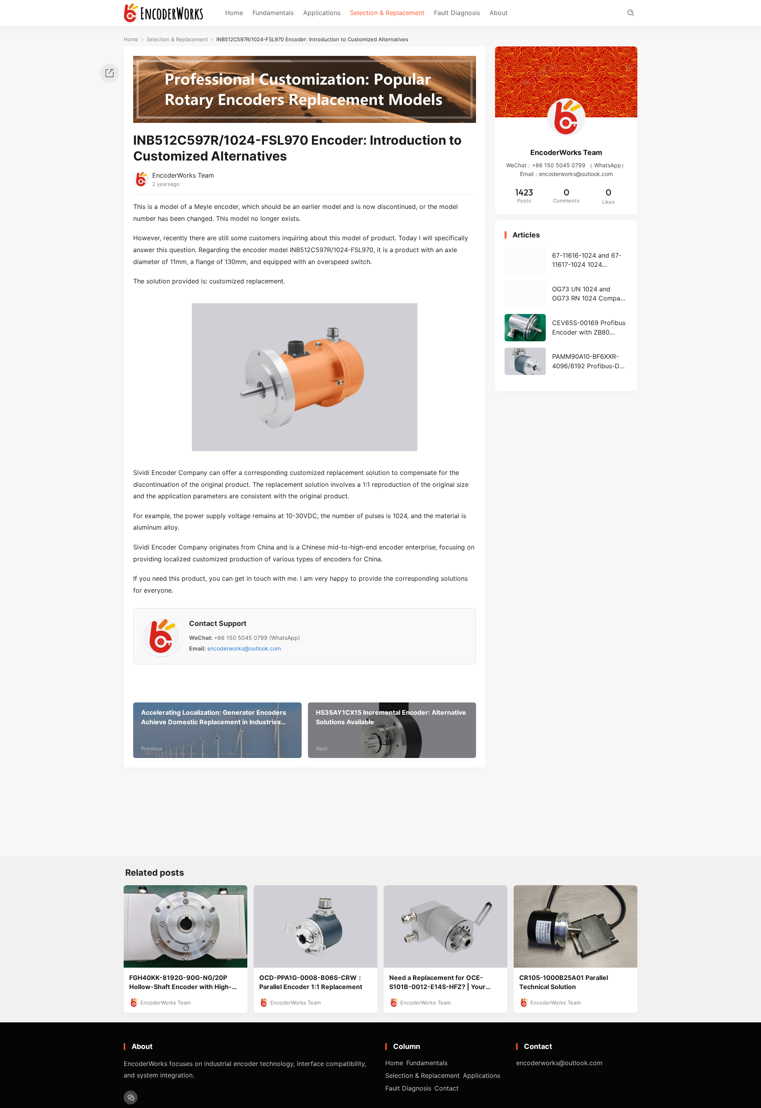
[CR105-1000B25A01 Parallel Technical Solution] (575, 926)
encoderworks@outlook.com (244, 648)
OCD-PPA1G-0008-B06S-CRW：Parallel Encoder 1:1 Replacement (311, 982)
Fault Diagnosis (457, 13)
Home (234, 13)
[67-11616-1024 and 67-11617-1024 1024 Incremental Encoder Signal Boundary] (566, 260)
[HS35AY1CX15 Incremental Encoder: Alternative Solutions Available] (392, 730)
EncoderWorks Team (183, 175)
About (498, 13)
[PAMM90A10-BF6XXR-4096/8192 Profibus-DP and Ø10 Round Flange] (566, 361)
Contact (446, 1088)
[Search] (630, 13)
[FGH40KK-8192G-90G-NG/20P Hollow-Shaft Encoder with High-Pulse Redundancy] (185, 926)
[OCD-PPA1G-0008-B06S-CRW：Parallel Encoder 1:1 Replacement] (315, 926)
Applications (321, 13)
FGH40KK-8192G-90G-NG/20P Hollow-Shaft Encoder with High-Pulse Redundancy (180, 982)
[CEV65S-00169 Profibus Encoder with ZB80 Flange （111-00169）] (566, 327)
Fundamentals (273, 13)
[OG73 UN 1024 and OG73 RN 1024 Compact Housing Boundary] (566, 294)
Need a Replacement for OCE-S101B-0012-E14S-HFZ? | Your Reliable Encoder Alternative (437, 982)
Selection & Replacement (387, 13)
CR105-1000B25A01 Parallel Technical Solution (563, 982)
